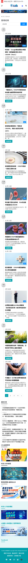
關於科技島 (7, 553)
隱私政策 (21, 553)
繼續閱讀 (8, 65)
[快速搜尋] (26, 6)
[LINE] (18, 559)
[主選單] (2, 6)
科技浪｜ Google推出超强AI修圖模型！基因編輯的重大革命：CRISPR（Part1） (15, 52)
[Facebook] (6, 559)
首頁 (3, 16)
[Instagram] (14, 559)
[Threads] (21, 559)
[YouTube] (10, 559)
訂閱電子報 (17, 556)
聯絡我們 (15, 553)
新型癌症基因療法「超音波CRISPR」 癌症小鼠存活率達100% (14, 128)
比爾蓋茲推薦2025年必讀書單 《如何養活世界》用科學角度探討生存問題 (15, 307)
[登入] (22, 6)
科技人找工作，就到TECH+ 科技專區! (15, 1)
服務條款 (10, 556)
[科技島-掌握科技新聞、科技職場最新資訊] (14, 5)
